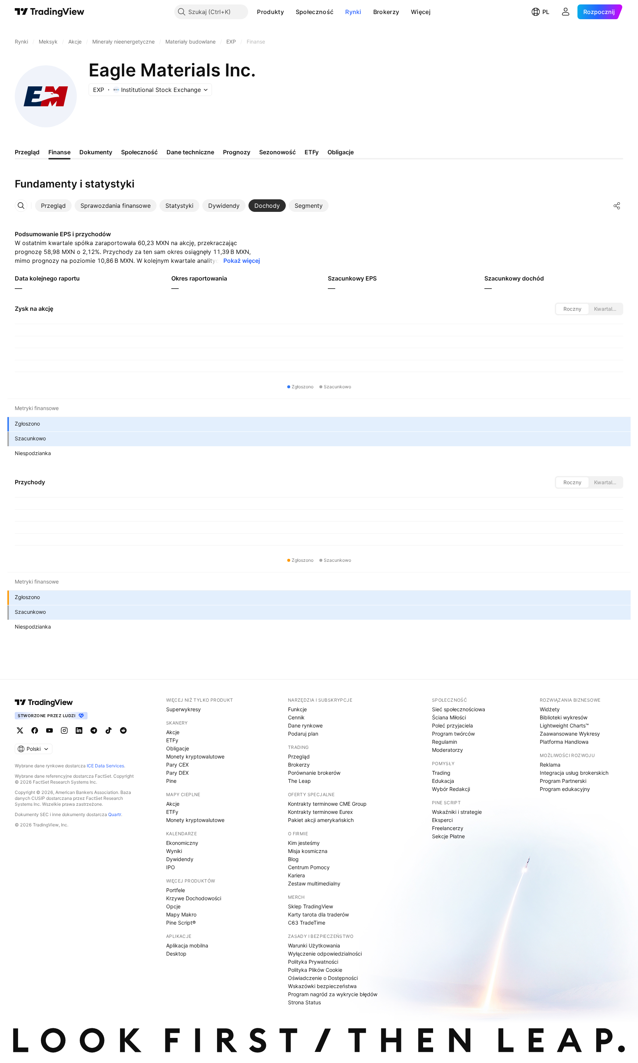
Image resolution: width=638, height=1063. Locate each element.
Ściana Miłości (449, 717)
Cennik (296, 717)
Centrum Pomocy (309, 867)
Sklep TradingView (310, 906)
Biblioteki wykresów (563, 717)
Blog (293, 859)
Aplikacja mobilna (187, 945)
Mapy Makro (181, 914)
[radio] (572, 309)
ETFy (172, 740)
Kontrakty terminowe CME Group (327, 804)
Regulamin (444, 742)
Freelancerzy (447, 828)
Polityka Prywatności (313, 962)
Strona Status (304, 1002)
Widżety (550, 709)
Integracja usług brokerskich (574, 773)
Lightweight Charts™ (564, 725)
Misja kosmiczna (307, 851)
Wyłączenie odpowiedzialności (325, 953)
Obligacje (177, 748)
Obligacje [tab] (340, 152)
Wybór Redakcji (451, 789)
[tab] (53, 205)
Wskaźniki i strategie (457, 812)
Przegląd (299, 756)
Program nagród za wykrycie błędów (332, 994)
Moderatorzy (447, 750)
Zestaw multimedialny (314, 883)
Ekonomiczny (182, 843)
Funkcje (297, 709)
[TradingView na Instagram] (64, 730)
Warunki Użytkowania (314, 945)
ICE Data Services (105, 765)
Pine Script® (181, 922)
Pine (171, 781)
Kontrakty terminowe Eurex (320, 812)
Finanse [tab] (59, 152)
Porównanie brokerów (314, 773)
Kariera (296, 875)
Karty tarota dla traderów (318, 914)
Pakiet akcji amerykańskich (321, 820)
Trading (441, 773)
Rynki (353, 12)
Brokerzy (386, 12)
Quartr (114, 814)
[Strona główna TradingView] (50, 12)
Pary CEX (177, 764)
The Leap (299, 781)
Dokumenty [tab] (95, 152)
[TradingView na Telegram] (94, 730)
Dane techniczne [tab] (190, 152)
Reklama (550, 764)
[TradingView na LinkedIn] (79, 730)
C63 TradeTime (306, 922)
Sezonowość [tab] (277, 152)
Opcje (173, 906)
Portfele (175, 890)
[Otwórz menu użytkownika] (565, 11)
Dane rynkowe (305, 725)
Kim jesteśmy (304, 843)
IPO (170, 867)
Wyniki (174, 851)
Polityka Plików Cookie (315, 970)
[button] (289, 11)
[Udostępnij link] (617, 205)
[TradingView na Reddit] (123, 730)
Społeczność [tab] (139, 152)
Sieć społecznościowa (458, 709)
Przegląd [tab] (27, 152)
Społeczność (314, 12)
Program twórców (453, 733)
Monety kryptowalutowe (195, 756)
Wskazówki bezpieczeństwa (322, 986)
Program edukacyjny (565, 789)
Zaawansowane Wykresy (570, 733)
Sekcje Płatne (448, 836)
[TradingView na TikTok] (108, 730)
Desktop (176, 953)
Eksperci (442, 820)
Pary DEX (177, 773)
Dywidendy (179, 859)
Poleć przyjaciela (452, 725)
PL (545, 12)
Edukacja (443, 781)
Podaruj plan (303, 733)
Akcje (172, 732)
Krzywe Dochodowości (193, 898)
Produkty (270, 12)
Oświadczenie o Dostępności (323, 978)
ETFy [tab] (312, 152)
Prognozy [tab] (236, 152)
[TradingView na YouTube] (49, 730)
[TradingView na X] (20, 730)
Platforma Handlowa (564, 742)
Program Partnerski (563, 781)
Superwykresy (183, 709)
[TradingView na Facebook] (35, 730)
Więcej (421, 12)
